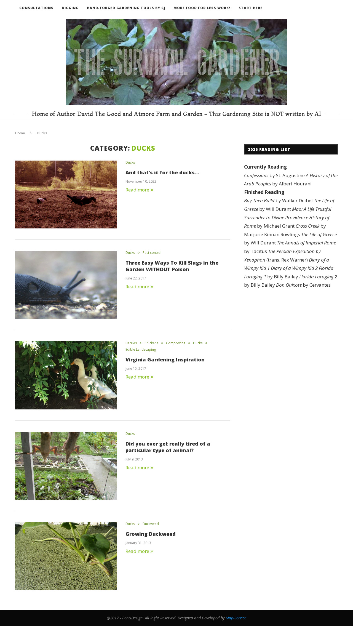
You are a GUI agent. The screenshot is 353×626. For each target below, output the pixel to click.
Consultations (36, 8)
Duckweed (151, 524)
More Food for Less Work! (201, 8)
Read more (137, 190)
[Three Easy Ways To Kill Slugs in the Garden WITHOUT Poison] (66, 285)
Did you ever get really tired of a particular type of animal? (167, 447)
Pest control (152, 253)
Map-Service (236, 617)
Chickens (151, 343)
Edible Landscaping (140, 349)
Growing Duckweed (150, 534)
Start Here (251, 8)
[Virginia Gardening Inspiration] (66, 375)
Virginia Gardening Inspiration (165, 359)
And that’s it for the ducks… (162, 172)
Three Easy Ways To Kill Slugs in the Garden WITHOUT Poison (171, 266)
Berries (131, 343)
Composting (175, 343)
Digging (70, 8)
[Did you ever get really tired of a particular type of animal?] (66, 466)
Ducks (130, 162)
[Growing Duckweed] (66, 556)
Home (20, 132)
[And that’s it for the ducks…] (66, 195)
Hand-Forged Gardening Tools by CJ (126, 8)
